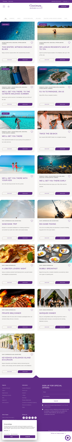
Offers (3, 390)
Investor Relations (26, 388)
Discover (9, 59)
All (6, 18)
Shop (65, 18)
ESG (3, 397)
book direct (5, 24)
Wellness (38, 18)
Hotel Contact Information (8, 417)
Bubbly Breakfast (48, 269)
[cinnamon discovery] (8, 1)
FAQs (23, 407)
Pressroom (24, 390)
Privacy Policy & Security (53, 430)
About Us (4, 400)
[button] (4, 6)
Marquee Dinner (47, 313)
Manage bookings (56, 1)
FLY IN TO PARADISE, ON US (51, 92)
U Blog (23, 395)
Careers (24, 393)
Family (19, 18)
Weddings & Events (6, 395)
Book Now (63, 6)
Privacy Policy (64, 405)
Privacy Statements (26, 400)
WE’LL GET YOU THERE (12, 136)
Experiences (5, 393)
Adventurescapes (28, 18)
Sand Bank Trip (9, 224)
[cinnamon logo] (36, 6)
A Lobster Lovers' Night (14, 269)
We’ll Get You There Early (52, 181)
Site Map (24, 397)
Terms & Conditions (26, 405)
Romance (12, 18)
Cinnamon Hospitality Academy (29, 402)
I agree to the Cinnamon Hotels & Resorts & (55, 406)
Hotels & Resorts (6, 388)
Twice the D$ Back (48, 134)
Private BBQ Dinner (11, 313)
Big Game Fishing (47, 224)
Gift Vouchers (5, 402)
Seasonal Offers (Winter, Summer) (53, 18)
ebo (41, 158)
